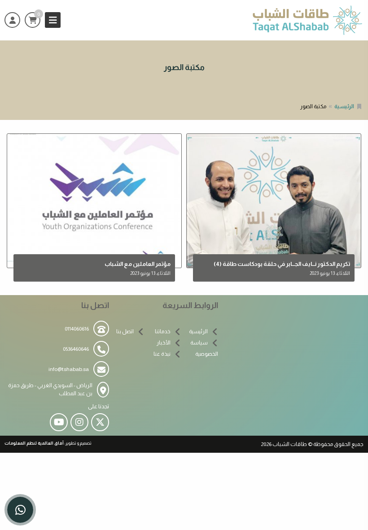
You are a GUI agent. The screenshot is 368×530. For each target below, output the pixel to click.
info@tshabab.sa (68, 369)
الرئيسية (344, 106)
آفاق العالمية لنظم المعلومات (34, 443)
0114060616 (77, 329)
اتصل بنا (125, 331)
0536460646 (76, 349)
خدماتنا (163, 331)
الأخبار (164, 343)
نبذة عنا (162, 354)
